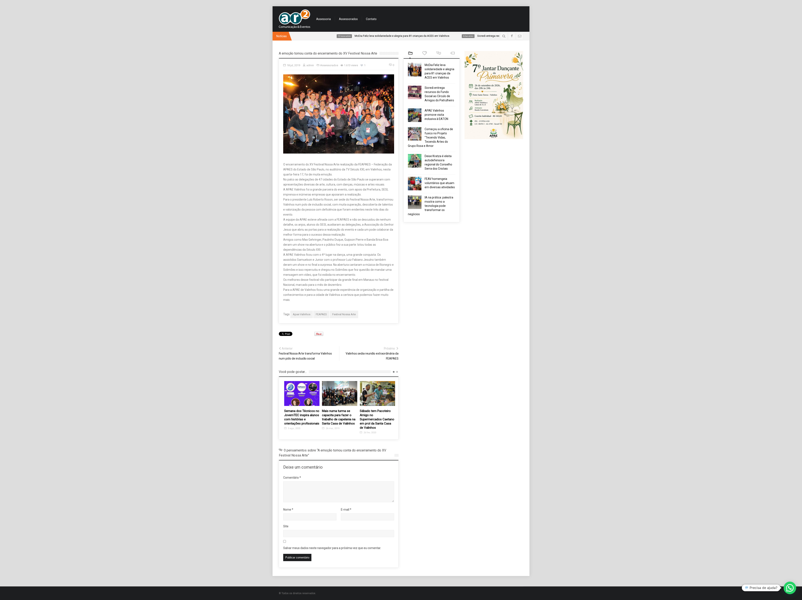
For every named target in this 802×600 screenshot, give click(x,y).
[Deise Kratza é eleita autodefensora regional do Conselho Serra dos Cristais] (414, 161)
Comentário (292, 477)
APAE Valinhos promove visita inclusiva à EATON (436, 115)
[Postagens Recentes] (410, 53)
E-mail (346, 509)
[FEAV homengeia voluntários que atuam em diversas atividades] (414, 183)
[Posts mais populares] (424, 53)
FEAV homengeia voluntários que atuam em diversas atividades (440, 183)
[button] (790, 588)
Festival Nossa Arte (344, 314)
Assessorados (348, 19)
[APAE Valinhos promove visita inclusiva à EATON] (414, 115)
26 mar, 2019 (331, 428)
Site (285, 526)
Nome (288, 509)
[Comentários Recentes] (438, 53)
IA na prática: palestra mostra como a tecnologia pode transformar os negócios (430, 206)
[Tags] (452, 53)
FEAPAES (321, 314)
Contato (371, 19)
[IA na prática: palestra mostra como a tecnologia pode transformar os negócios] (414, 202)
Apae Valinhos (301, 314)
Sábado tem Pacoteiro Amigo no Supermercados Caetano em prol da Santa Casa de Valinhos (376, 419)
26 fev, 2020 (368, 432)
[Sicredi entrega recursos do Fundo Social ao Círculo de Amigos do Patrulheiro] (414, 92)
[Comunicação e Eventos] (294, 18)
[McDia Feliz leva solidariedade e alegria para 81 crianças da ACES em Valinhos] (414, 69)
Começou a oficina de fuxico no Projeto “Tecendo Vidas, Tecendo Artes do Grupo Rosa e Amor (430, 137)
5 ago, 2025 (293, 428)
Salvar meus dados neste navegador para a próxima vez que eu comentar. (332, 548)
